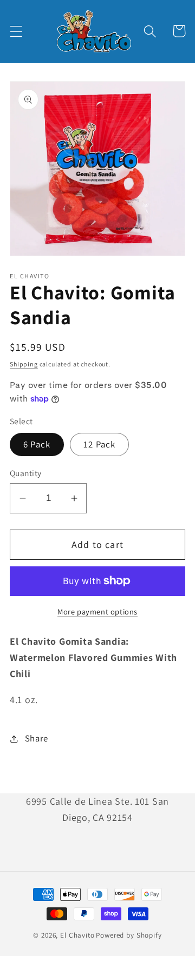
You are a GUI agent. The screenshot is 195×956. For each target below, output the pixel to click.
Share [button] (36, 738)
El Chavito (77, 935)
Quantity (26, 472)
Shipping (24, 364)
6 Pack (36, 444)
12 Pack (99, 444)
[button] (16, 31)
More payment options (97, 611)
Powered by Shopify (128, 935)
